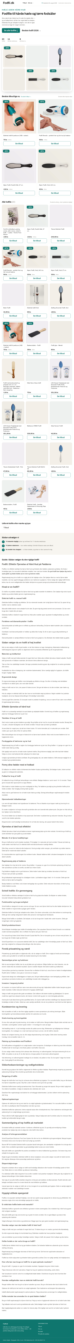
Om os (30, 3)
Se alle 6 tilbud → (26, 96)
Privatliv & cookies (43, 1334)
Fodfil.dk (8, 2)
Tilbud (25, 3)
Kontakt (40, 1331)
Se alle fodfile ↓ (11, 30)
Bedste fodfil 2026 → (31, 30)
